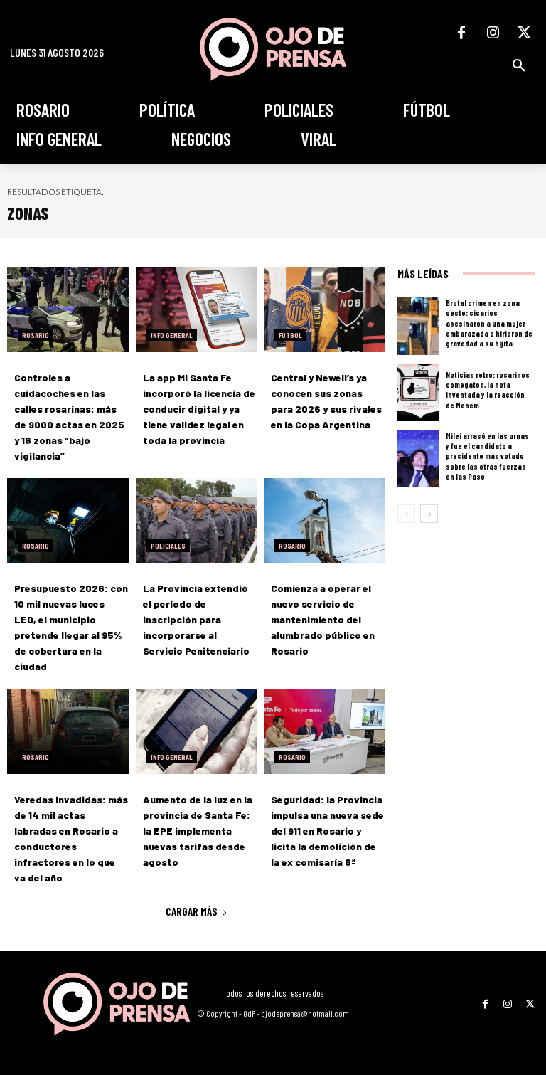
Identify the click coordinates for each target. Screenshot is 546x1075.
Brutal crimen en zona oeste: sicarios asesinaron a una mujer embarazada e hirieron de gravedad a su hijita (489, 323)
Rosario (35, 335)
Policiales (168, 545)
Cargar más (192, 911)
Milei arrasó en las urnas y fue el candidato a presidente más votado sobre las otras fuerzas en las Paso (487, 456)
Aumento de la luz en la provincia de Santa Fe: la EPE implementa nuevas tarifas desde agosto (197, 830)
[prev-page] (406, 513)
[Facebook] (461, 33)
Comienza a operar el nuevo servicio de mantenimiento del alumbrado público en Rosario (323, 619)
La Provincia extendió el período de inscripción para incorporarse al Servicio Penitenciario (196, 619)
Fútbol (290, 335)
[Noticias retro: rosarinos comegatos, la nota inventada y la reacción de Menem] (418, 392)
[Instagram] (493, 33)
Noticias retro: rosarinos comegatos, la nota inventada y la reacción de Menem (488, 390)
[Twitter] (524, 33)
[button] (519, 65)
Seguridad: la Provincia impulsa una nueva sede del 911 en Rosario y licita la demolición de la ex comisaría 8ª (327, 830)
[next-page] (429, 513)
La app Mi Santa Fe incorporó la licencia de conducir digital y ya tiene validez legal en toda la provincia (199, 408)
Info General (172, 335)
